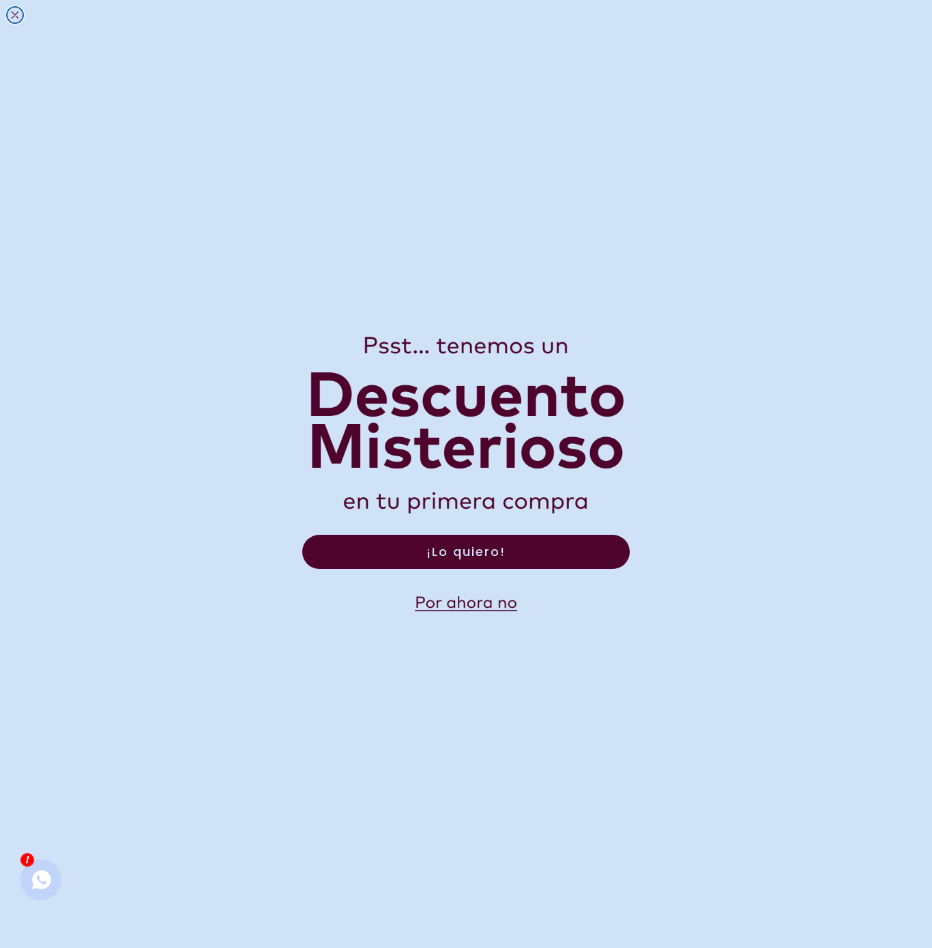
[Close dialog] (15, 15)
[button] (466, 603)
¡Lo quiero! (466, 551)
